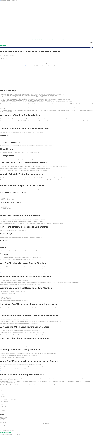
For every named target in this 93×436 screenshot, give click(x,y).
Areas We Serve (56, 39)
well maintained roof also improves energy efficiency (11, 168)
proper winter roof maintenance (10, 124)
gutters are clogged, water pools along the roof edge (13, 221)
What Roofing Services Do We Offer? (41, 39)
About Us (28, 39)
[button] (91, 58)
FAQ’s (63, 39)
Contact (6, 384)
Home (22, 39)
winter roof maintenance (80, 103)
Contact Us (69, 39)
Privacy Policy (4, 410)
